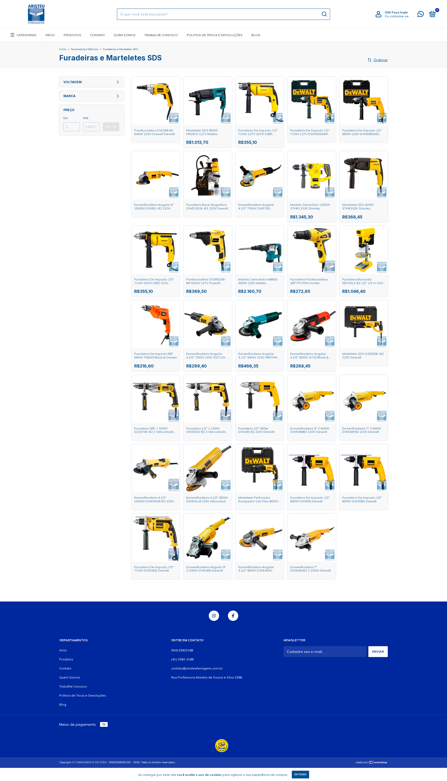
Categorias (26, 35)
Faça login (400, 12)
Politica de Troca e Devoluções (215, 35)
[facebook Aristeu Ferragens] (233, 616)
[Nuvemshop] (371, 763)
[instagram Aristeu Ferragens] (214, 616)
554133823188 (182, 650)
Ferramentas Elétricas (84, 49)
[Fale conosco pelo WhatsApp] (420, 15)
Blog (255, 35)
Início (50, 35)
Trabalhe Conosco (161, 35)
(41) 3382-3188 (182, 659)
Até (85, 118)
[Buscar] (324, 14)
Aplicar (111, 126)
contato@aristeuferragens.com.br (197, 668)
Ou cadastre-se (397, 16)
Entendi (300, 774)
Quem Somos (125, 35)
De (65, 118)
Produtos (72, 35)
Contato (97, 35)
